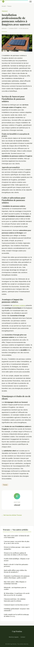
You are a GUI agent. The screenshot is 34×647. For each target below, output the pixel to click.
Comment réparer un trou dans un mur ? (16, 605)
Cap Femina (17, 631)
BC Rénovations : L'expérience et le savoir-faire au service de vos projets (17, 594)
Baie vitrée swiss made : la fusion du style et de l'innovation (16, 536)
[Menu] (30, 1)
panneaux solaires (19, 305)
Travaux (9, 6)
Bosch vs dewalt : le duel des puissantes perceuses (16, 565)
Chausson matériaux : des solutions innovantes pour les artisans (14, 600)
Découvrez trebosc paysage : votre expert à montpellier (17, 548)
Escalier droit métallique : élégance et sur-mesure (17, 559)
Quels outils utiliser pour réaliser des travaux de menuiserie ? (15, 571)
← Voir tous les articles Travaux (12, 515)
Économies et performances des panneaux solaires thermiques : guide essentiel (17, 577)
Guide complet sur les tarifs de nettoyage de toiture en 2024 (16, 615)
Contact (23, 637)
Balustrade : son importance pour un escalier (15, 588)
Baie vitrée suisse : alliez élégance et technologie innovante (15, 582)
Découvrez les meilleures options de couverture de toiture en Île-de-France (16, 554)
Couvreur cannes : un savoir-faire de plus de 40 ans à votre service (16, 542)
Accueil (4, 6)
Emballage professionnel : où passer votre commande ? (16, 609)
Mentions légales (13, 637)
